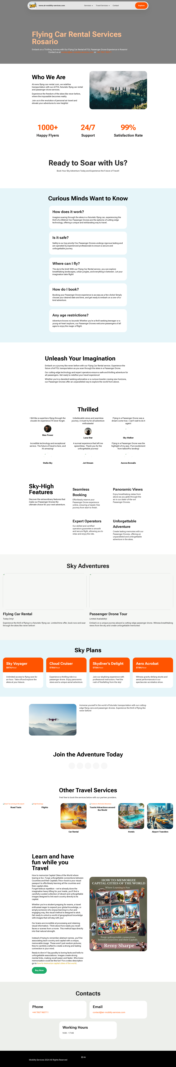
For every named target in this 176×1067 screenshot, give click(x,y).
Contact (116, 5)
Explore (141, 5)
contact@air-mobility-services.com (77, 52)
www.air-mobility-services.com (52, 5)
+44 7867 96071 (104, 52)
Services (87, 5)
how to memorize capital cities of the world (56, 963)
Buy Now (39, 970)
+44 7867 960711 (40, 1012)
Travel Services (102, 5)
